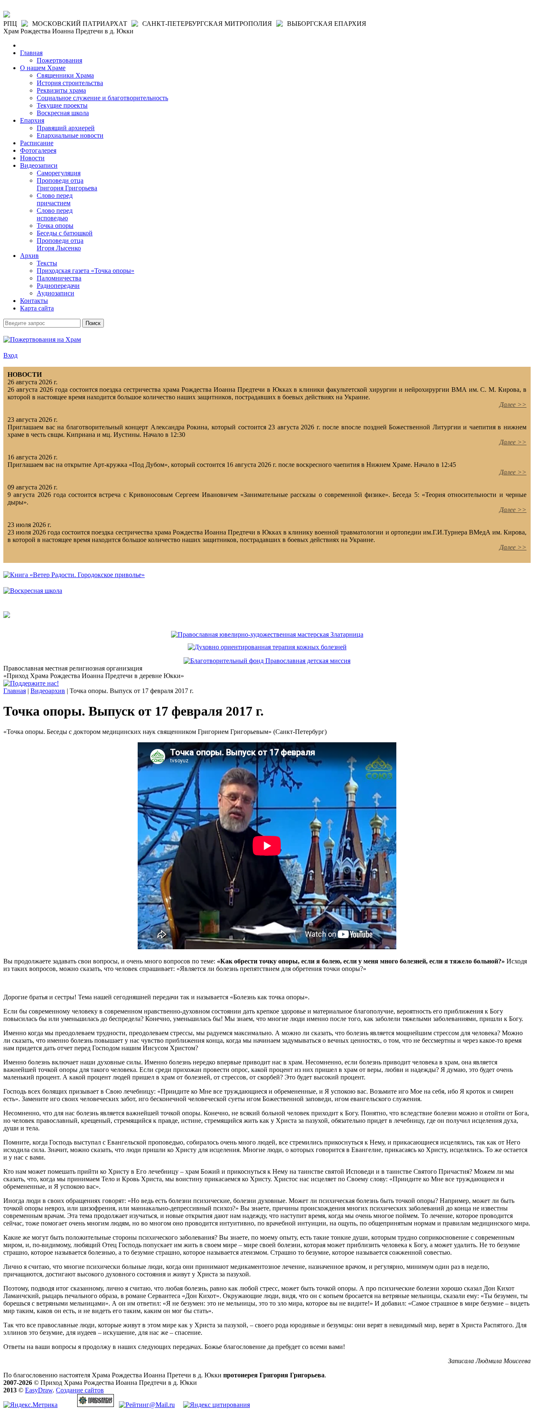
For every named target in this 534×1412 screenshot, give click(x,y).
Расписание (36, 142)
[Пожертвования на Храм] (42, 339)
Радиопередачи (58, 285)
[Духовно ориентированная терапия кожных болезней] (267, 647)
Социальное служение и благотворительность (102, 97)
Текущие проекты (62, 105)
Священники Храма (65, 75)
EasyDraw (39, 1390)
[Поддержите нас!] (31, 683)
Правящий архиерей (66, 127)
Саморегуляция (59, 172)
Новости (32, 157)
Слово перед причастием (55, 199)
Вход (10, 355)
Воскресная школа (63, 112)
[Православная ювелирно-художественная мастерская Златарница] (267, 634)
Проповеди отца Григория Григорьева (67, 184)
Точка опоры (55, 225)
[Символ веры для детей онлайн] (6, 615)
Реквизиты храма (61, 90)
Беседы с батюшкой (65, 233)
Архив (29, 255)
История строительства (70, 82)
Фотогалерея (38, 150)
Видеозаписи (39, 165)
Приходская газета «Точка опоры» (85, 270)
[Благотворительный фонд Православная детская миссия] (267, 660)
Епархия (32, 120)
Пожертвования (59, 60)
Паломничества (59, 278)
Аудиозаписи (55, 293)
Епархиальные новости (70, 135)
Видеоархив (47, 690)
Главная (31, 52)
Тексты (47, 263)
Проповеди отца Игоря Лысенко (60, 244)
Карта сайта (37, 308)
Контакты (34, 300)
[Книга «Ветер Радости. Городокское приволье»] (74, 574)
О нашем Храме (42, 67)
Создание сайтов (80, 1390)
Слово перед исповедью (55, 214)
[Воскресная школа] (32, 590)
